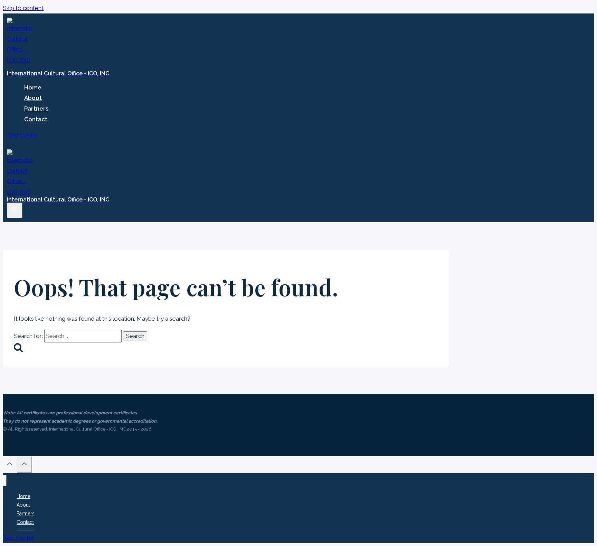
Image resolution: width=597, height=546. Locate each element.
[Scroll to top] (10, 465)
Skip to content (23, 7)
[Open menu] (14, 210)
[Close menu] (5, 480)
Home (32, 87)
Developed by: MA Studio (29, 437)
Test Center (22, 135)
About (33, 98)
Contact (35, 119)
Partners (36, 108)
